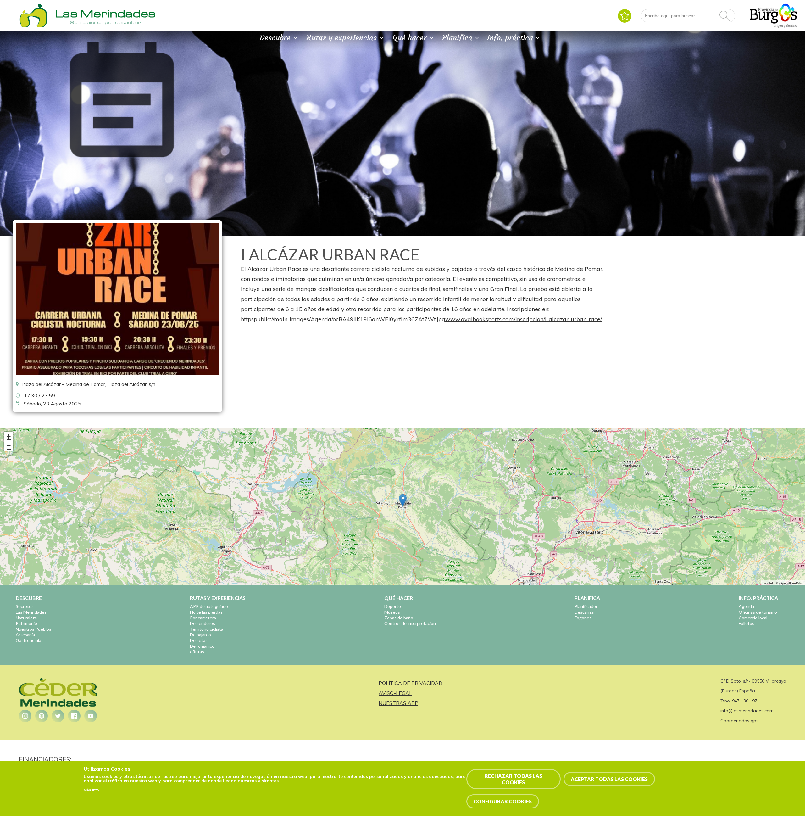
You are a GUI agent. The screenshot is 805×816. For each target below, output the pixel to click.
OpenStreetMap (791, 582)
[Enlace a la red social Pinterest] (41, 716)
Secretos (25, 606)
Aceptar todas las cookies (609, 779)
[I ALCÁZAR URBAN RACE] (117, 374)
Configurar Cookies (503, 801)
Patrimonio (26, 623)
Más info (91, 790)
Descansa (584, 612)
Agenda (746, 606)
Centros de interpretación (410, 623)
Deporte (392, 606)
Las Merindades (31, 612)
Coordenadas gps (739, 721)
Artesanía (25, 634)
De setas (199, 640)
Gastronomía (28, 640)
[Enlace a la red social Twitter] (58, 716)
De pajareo (200, 634)
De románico (202, 646)
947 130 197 (744, 701)
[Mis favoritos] (624, 16)
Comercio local (753, 617)
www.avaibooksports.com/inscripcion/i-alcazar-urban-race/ (523, 319)
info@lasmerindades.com (747, 710)
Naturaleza (26, 617)
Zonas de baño (398, 617)
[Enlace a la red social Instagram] (25, 716)
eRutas (197, 651)
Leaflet (768, 582)
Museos (392, 612)
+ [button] (9, 436)
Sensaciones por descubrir (105, 22)
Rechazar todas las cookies (513, 779)
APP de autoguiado (209, 606)
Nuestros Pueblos (33, 629)
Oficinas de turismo (758, 612)
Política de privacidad (410, 683)
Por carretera (203, 617)
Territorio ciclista (206, 629)
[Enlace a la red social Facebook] (74, 716)
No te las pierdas (206, 612)
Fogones (583, 617)
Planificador (586, 606)
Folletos (746, 623)
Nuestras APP (398, 703)
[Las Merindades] (33, 27)
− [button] (9, 446)
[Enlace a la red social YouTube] (90, 716)
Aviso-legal (395, 693)
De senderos (202, 623)
